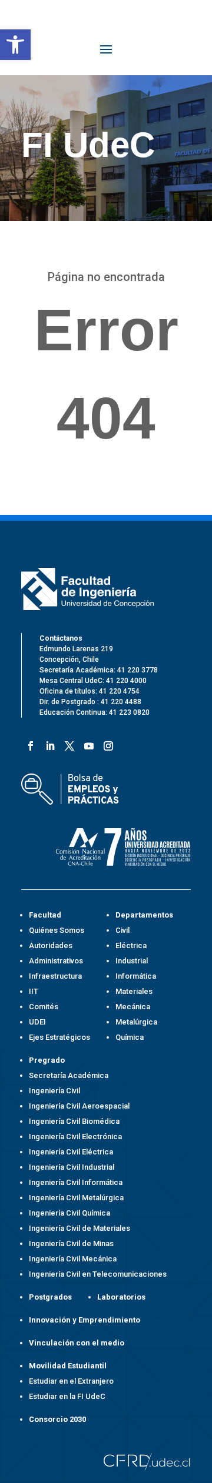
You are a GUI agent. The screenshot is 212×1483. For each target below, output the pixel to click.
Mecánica (132, 1006)
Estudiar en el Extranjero (71, 1381)
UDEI (37, 1021)
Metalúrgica (136, 1021)
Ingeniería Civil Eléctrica (71, 1151)
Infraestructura (55, 976)
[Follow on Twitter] (67, 744)
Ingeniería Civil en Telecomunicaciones (98, 1274)
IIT (33, 991)
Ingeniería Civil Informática (75, 1182)
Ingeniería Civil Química (69, 1213)
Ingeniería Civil (54, 1090)
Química (129, 1037)
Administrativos (56, 960)
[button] (15, 44)
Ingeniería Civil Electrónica (75, 1136)
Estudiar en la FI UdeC (67, 1396)
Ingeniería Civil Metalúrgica (76, 1197)
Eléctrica (131, 945)
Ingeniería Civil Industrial (71, 1167)
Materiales (134, 991)
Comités (43, 1006)
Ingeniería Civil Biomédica (74, 1121)
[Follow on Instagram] (106, 744)
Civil (122, 930)
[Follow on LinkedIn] (48, 744)
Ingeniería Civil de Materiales (79, 1228)
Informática (135, 976)
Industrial (131, 960)
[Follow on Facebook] (28, 744)
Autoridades (50, 945)
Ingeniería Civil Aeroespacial (79, 1106)
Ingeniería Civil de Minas (71, 1243)
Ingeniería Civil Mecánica (73, 1258)
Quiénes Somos (56, 930)
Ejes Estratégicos (59, 1037)
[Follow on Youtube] (87, 744)
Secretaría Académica (68, 1075)
